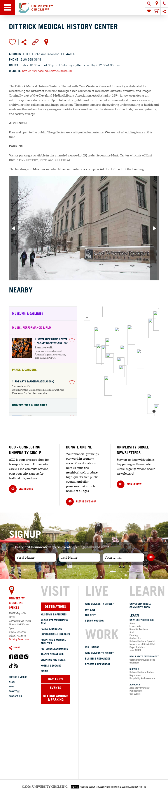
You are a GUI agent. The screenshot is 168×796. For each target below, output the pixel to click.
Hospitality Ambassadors (142, 678)
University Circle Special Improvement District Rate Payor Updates (143, 644)
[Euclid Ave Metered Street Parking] (157, 321)
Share (16, 647)
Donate (14, 691)
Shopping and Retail (53, 660)
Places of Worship (52, 654)
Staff (132, 632)
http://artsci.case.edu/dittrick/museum (47, 71)
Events (55, 687)
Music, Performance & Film (54, 621)
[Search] (149, 3)
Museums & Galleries (54, 614)
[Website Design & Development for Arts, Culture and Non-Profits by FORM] (107, 786)
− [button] (87, 318)
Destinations (55, 606)
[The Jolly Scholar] (124, 355)
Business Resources (97, 658)
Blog (11, 686)
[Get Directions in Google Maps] (46, 41)
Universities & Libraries (55, 634)
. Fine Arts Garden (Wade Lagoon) (33, 381)
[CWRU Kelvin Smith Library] (109, 348)
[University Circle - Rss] (16, 667)
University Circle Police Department (142, 674)
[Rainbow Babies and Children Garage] (151, 404)
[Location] (156, 3)
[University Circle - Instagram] (26, 658)
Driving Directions (19, 639)
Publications (136, 690)
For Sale (90, 609)
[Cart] (156, 11)
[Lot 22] (152, 328)
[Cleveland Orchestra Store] (110, 363)
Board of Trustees (139, 629)
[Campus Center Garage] (105, 355)
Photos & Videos (18, 677)
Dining (44, 671)
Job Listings (92, 647)
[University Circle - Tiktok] (11, 667)
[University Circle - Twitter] (16, 658)
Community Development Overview (142, 661)
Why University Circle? (99, 604)
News (12, 681)
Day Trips (55, 679)
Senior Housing (94, 620)
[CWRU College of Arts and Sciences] (108, 386)
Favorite (12, 42)
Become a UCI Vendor (97, 664)
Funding (134, 635)
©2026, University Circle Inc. (45, 786)
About (132, 623)
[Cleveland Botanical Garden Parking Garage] (99, 307)
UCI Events (135, 693)
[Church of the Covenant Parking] (131, 335)
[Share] (164, 11)
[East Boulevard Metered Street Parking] (98, 337)
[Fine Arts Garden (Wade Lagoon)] (100, 354)
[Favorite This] (72, 340)
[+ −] (120, 361)
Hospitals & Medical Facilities (53, 641)
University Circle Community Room (140, 605)
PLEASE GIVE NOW (82, 501)
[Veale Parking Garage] (158, 414)
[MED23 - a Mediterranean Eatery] (118, 337)
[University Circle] (84, 7)
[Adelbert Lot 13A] (122, 375)
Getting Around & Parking (55, 698)
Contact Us (15, 696)
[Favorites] (149, 11)
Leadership (135, 626)
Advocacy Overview (139, 687)
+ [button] (87, 312)
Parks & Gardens (51, 629)
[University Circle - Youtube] (21, 658)
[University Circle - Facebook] (11, 658)
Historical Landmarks (54, 649)
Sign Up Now (130, 484)
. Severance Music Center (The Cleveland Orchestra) (51, 341)
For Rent (90, 615)
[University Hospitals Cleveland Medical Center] (140, 359)
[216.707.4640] (164, 3)
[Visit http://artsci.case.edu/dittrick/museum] (35, 41)
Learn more (22, 489)
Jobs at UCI (135, 650)
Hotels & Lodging (51, 665)
